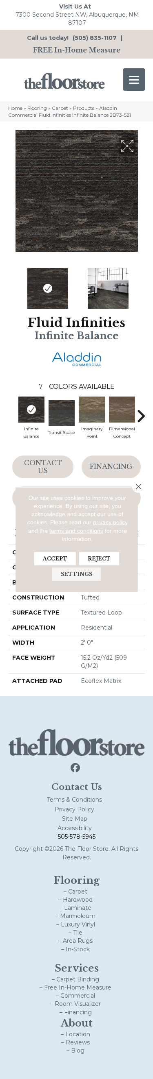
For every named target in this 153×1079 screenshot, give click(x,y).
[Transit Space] (62, 413)
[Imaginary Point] (92, 410)
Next (141, 284)
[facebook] (75, 768)
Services (77, 968)
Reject (99, 559)
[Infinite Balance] (31, 410)
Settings (76, 574)
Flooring (37, 108)
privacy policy (110, 522)
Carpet (60, 108)
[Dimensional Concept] (122, 410)
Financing (111, 466)
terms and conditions (76, 530)
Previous (12, 284)
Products (83, 108)
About (77, 1023)
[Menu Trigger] (134, 79)
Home (15, 108)
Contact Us (43, 467)
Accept (55, 559)
